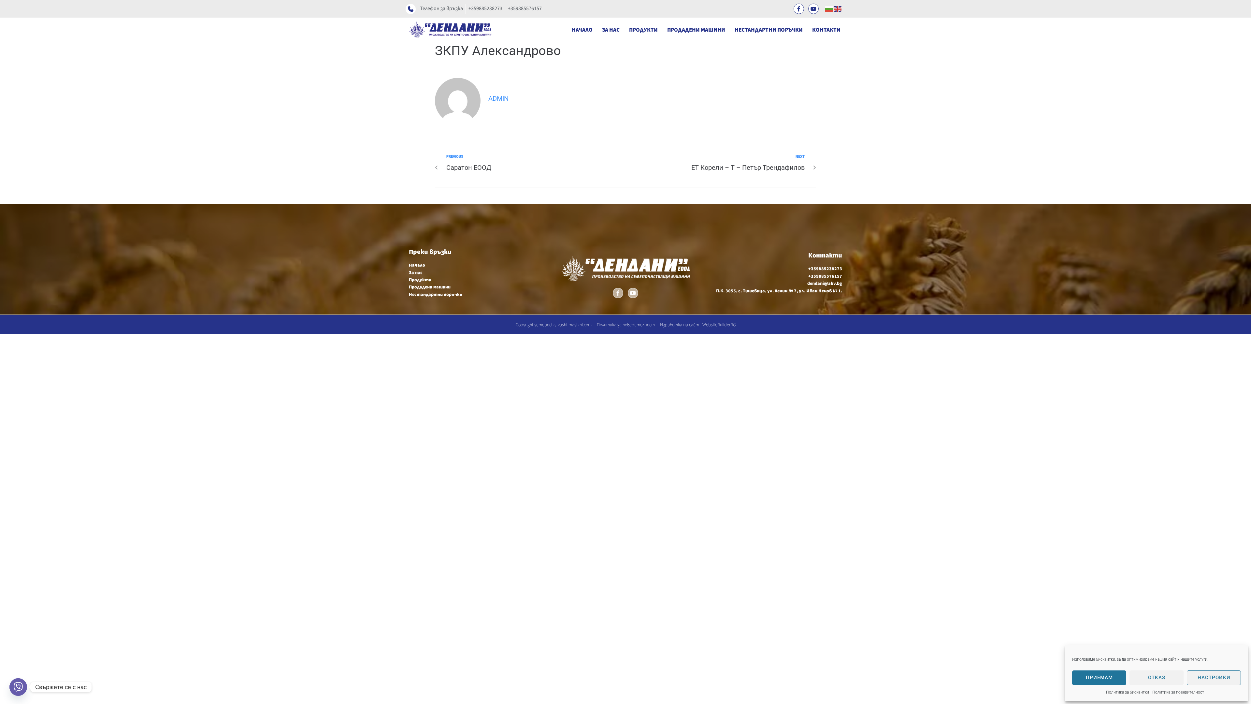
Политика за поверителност (1178, 692)
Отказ (1156, 678)
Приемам (1099, 678)
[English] (838, 8)
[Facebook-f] (799, 9)
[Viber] (18, 687)
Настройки (1214, 678)
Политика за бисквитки (1127, 692)
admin (498, 98)
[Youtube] (813, 9)
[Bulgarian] (829, 8)
